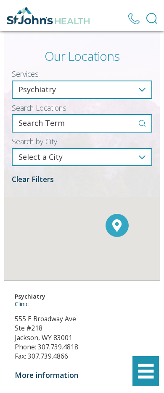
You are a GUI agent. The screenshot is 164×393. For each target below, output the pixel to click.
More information (46, 375)
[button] (145, 371)
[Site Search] (152, 18)
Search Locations (39, 108)
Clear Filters (33, 179)
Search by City (34, 142)
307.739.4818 (58, 346)
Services (25, 74)
